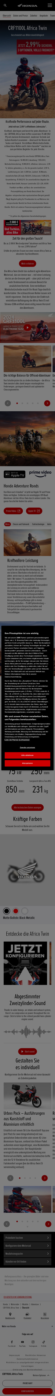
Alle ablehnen (27, 755)
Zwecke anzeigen (27, 747)
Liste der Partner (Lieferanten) (17, 740)
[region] (27, 698)
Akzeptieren (27, 763)
